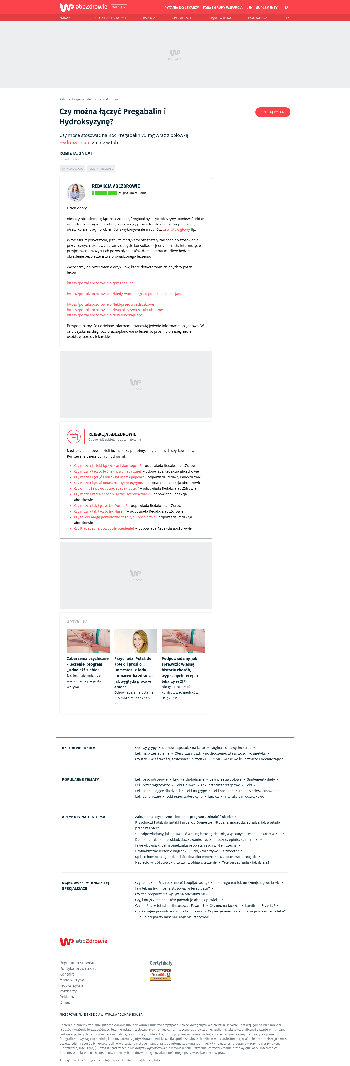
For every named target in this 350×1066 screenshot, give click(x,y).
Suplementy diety (261, 779)
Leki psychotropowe (151, 779)
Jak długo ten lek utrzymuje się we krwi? (247, 882)
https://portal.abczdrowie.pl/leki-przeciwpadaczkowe (110, 304)
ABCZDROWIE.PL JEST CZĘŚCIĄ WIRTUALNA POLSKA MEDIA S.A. (101, 1014)
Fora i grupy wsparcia (223, 7)
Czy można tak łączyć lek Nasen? (100, 511)
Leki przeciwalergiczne (184, 796)
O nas (65, 1002)
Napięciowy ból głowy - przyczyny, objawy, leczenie (176, 862)
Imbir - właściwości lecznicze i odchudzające (247, 759)
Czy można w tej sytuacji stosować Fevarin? (169, 905)
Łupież (213, 796)
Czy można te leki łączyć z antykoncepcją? (108, 465)
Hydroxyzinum (75, 142)
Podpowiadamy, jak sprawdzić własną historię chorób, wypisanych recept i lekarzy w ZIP (209, 834)
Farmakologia (108, 99)
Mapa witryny (72, 980)
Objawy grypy (146, 747)
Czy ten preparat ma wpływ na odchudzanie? (171, 894)
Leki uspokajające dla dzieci (157, 790)
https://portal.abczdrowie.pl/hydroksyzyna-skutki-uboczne (115, 309)
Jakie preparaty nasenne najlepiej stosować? (174, 917)
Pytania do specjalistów (77, 99)
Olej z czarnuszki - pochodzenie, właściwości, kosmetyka (220, 753)
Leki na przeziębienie (152, 753)
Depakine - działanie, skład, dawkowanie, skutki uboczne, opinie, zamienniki (196, 839)
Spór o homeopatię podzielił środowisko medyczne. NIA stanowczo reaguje (196, 856)
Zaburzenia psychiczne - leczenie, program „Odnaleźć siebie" (184, 816)
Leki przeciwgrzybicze (152, 785)
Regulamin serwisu (77, 963)
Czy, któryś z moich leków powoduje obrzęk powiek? (177, 899)
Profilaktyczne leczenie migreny (160, 851)
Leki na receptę (101, 168)
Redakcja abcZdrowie (116, 186)
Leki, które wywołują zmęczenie (217, 851)
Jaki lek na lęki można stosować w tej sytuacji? (172, 888)
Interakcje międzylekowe (244, 796)
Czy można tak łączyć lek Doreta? (100, 505)
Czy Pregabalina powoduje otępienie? (104, 528)
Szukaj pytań (272, 112)
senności (187, 224)
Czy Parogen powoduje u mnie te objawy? (168, 911)
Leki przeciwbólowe (225, 779)
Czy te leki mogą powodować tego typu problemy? (114, 517)
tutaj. (157, 1060)
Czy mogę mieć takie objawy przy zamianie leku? (247, 911)
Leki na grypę (196, 790)
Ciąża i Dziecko (220, 17)
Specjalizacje (182, 17)
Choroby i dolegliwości (108, 17)
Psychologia (257, 17)
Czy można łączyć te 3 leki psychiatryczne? (108, 471)
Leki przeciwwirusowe (256, 790)
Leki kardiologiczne (188, 779)
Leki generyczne (148, 796)
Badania (149, 17)
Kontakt (67, 974)
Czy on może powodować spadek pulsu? (106, 488)
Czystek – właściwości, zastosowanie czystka (170, 759)
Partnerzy (68, 991)
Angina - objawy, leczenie (231, 747)
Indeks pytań (71, 985)
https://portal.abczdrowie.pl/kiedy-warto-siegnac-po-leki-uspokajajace (124, 293)
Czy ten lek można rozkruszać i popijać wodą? (172, 882)
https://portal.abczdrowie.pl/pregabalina (100, 282)
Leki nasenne (223, 790)
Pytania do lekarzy (182, 7)
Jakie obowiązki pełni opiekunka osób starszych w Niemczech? (185, 845)
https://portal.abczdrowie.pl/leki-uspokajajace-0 (106, 315)
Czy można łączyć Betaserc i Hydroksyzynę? (109, 482)
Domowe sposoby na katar (183, 747)
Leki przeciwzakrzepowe (220, 785)
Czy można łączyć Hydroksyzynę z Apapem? (109, 477)
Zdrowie (66, 17)
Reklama (67, 997)
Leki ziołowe (185, 785)
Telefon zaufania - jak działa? (245, 862)
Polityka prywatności (79, 968)
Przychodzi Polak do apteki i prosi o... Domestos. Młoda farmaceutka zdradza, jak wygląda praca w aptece (207, 825)
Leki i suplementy (262, 7)
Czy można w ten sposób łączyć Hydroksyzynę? (112, 494)
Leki (287, 17)
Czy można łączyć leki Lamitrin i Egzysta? (242, 905)
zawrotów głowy (176, 229)
